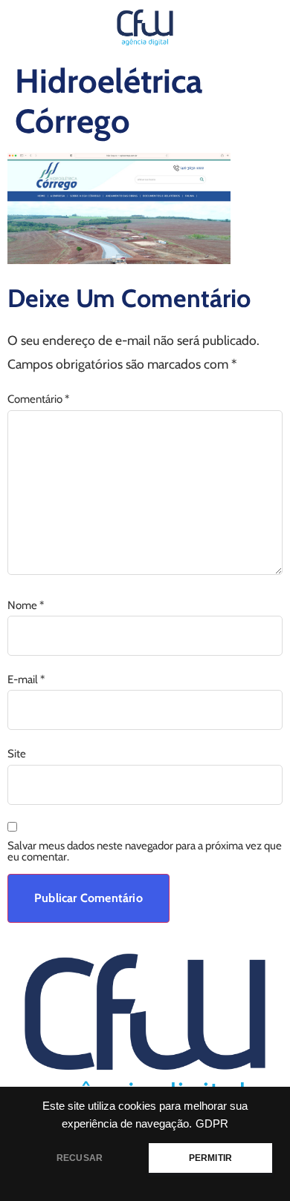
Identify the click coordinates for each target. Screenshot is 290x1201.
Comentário (38, 399)
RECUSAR (80, 1158)
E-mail (26, 679)
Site (16, 754)
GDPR (212, 1124)
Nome (25, 605)
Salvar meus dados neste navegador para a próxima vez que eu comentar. (144, 851)
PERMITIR (210, 1158)
